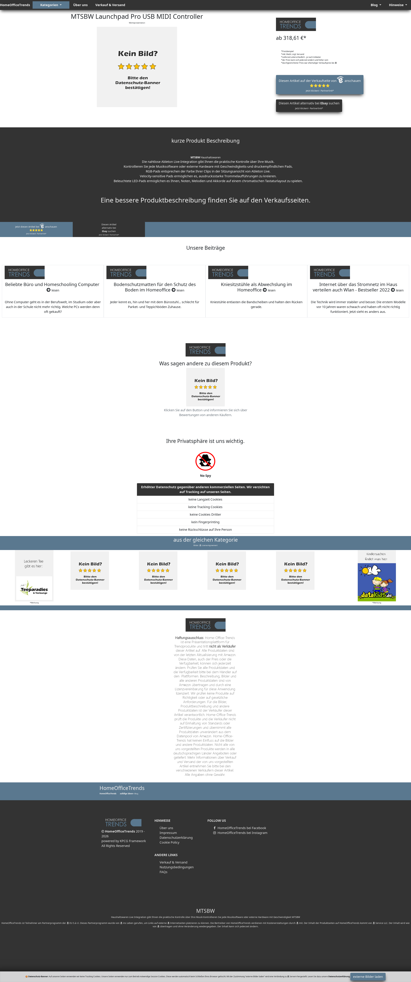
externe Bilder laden (368, 976)
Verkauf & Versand (110, 5)
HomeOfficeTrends (15, 5)
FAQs (163, 872)
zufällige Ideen (126, 793)
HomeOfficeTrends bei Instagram (242, 833)
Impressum (168, 833)
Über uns (80, 5)
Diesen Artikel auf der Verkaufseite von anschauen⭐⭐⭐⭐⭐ (320, 85)
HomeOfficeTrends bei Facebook (241, 828)
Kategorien (49, 5)
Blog (375, 5)
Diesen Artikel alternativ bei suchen (309, 105)
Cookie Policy (169, 842)
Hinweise (396, 5)
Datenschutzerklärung (176, 837)
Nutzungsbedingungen (177, 867)
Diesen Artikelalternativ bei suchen (109, 229)
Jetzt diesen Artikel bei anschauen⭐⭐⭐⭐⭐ (36, 230)
